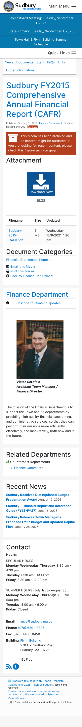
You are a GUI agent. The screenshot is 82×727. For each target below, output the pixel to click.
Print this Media (22, 271)
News (9, 62)
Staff (40, 62)
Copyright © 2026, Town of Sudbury (30, 684)
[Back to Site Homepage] (22, 6)
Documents (24, 62)
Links (62, 62)
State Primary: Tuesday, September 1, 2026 (41, 31)
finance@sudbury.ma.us (34, 621)
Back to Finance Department (32, 276)
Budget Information (19, 70)
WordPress (25, 705)
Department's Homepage (40, 150)
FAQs (51, 62)
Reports (45, 260)
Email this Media (22, 266)
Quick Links (59, 53)
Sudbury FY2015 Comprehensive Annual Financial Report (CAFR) (38, 99)
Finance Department (50, 123)
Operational (32, 724)
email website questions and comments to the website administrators (34, 693)
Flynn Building (30, 640)
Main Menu (60, 6)
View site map (16, 698)
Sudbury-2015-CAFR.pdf (16, 235)
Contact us (14, 691)
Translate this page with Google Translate (36, 680)
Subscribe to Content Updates (38, 303)
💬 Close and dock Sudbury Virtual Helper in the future (41, 702)
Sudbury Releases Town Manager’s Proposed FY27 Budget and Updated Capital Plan (40, 522)
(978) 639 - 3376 (31, 628)
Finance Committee (28, 468)
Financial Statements (21, 260)
